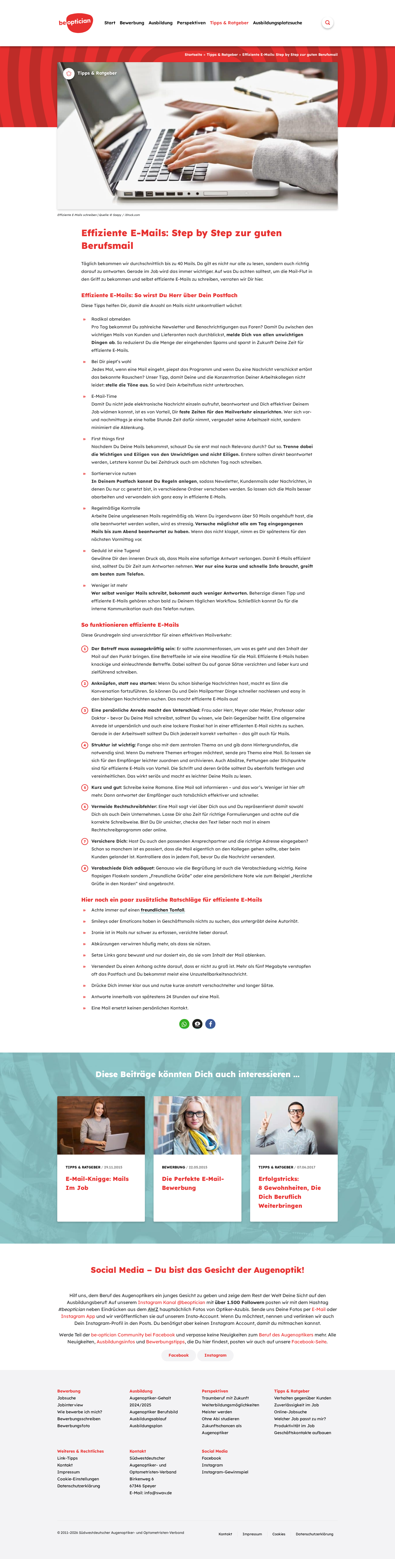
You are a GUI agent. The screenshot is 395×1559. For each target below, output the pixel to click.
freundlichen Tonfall (162, 910)
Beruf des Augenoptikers (286, 1335)
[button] (184, 1024)
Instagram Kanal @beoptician (171, 1302)
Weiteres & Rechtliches (80, 1451)
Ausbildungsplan (146, 1425)
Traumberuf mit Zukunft (225, 1398)
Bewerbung (132, 22)
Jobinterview (70, 1405)
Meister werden (217, 1411)
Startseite (193, 54)
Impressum (68, 1472)
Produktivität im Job (294, 1425)
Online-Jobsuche (290, 1411)
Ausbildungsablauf (148, 1418)
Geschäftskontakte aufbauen (302, 1432)
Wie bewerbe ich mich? (79, 1411)
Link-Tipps (67, 1458)
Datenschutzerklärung (78, 1485)
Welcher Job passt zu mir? (300, 1418)
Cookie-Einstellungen (78, 1479)
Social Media (215, 1451)
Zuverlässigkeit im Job (296, 1405)
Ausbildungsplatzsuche (277, 22)
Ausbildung (161, 22)
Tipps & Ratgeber (229, 22)
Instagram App (78, 1316)
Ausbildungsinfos (116, 1342)
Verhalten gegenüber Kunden (302, 1398)
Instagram (215, 1355)
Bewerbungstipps (165, 1342)
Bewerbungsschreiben (78, 1418)
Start (109, 22)
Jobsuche (66, 1398)
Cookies (278, 1534)
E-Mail (319, 1309)
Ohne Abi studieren (220, 1418)
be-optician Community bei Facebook (133, 1335)
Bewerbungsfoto (73, 1425)
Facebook (179, 1355)
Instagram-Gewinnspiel (225, 1472)
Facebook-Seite (308, 1342)
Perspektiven (191, 22)
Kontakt (65, 1465)
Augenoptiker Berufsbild (154, 1411)
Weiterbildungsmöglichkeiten (230, 1405)
